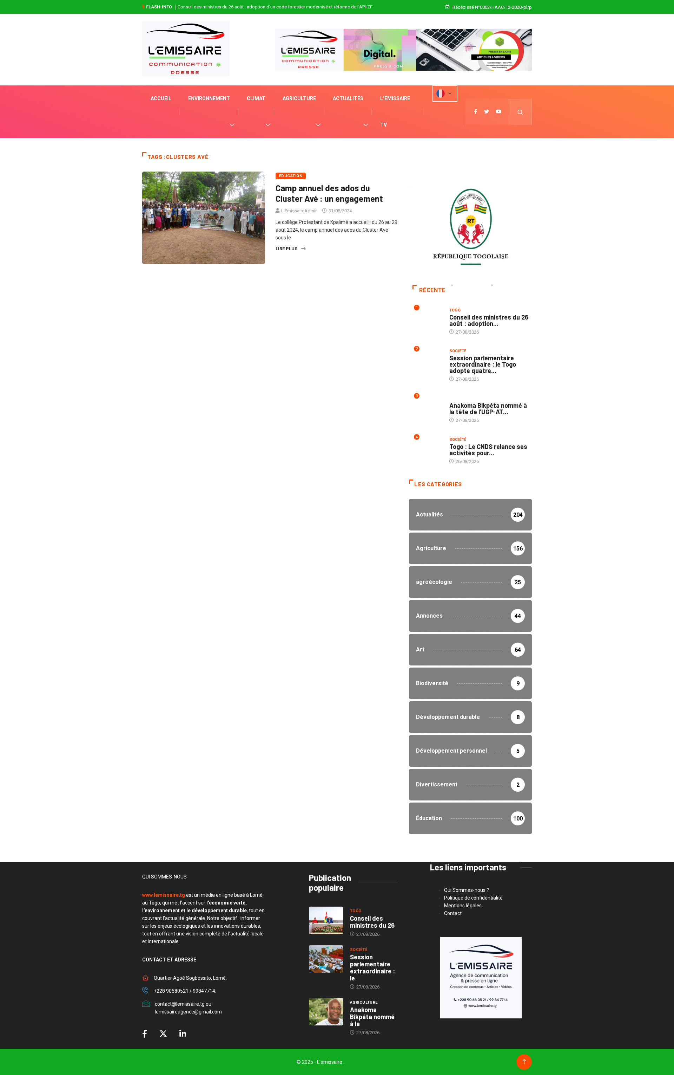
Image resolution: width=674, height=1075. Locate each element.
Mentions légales (463, 905)
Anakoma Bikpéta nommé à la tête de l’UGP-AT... (488, 408)
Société (458, 351)
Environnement (209, 98)
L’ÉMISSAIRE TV (395, 112)
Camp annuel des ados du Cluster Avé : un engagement (329, 193)
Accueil (161, 98)
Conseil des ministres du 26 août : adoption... (488, 320)
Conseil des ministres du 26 (372, 921)
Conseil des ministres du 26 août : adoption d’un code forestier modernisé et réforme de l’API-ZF (275, 6)
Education (290, 176)
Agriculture (299, 98)
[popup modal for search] (520, 112)
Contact (453, 913)
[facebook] (475, 112)
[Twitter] (486, 112)
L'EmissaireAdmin (299, 210)
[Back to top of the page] (524, 1061)
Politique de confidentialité (473, 898)
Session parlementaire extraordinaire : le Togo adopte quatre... (482, 364)
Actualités (348, 98)
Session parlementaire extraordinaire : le (372, 967)
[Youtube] (499, 112)
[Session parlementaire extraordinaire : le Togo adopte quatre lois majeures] (326, 959)
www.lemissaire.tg (163, 895)
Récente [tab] (432, 290)
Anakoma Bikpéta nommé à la (372, 1017)
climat (256, 98)
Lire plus (286, 248)
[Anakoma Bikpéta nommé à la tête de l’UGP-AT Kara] (326, 1011)
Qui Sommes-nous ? (466, 890)
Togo (455, 310)
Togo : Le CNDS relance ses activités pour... (488, 450)
